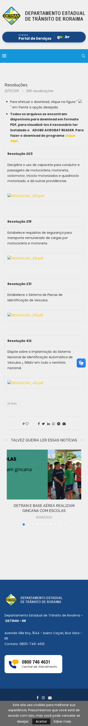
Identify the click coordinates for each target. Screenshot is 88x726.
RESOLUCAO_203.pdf (28, 196)
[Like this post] (30, 423)
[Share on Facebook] (39, 423)
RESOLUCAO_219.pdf (27, 258)
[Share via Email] (64, 423)
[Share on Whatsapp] (53, 423)
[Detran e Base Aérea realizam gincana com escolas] (44, 474)
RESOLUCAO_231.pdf (27, 315)
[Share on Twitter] (43, 423)
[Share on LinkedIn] (48, 423)
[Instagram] (43, 697)
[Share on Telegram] (58, 423)
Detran (12, 403)
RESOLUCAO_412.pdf (28, 383)
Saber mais (62, 721)
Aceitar (41, 721)
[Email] (50, 697)
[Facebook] (38, 697)
